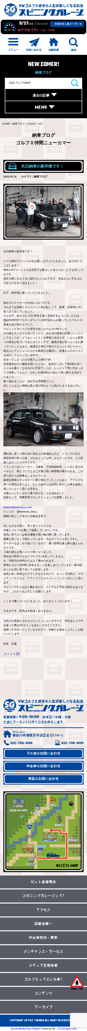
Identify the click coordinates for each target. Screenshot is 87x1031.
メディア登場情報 (43, 965)
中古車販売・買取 (43, 938)
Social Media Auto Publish (25, 1028)
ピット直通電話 (43, 882)
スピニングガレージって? (44, 896)
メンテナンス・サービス (44, 951)
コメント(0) (11, 654)
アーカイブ (44, 1007)
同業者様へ (44, 924)
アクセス (43, 910)
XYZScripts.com (67, 1028)
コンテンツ (44, 993)
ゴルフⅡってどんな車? (43, 979)
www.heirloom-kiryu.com (17, 507)
